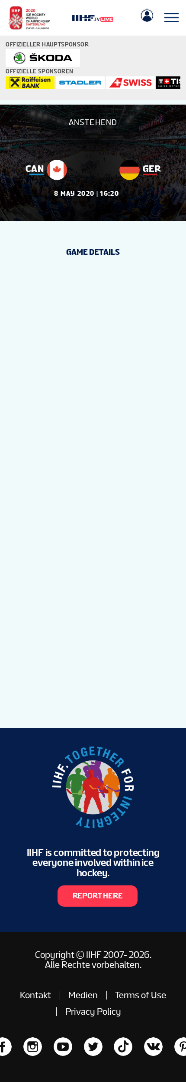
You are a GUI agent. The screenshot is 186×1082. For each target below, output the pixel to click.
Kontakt (35, 995)
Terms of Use (140, 995)
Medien (83, 995)
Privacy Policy (93, 1011)
